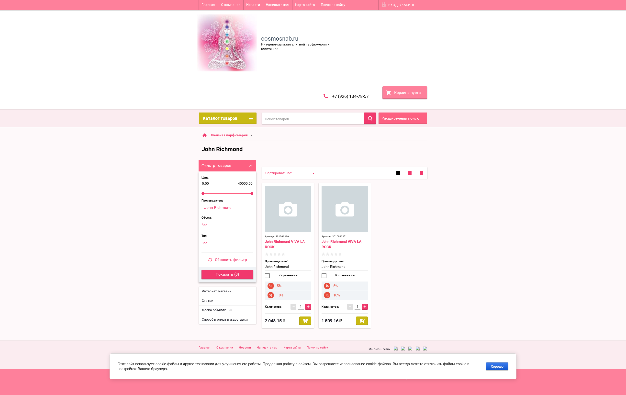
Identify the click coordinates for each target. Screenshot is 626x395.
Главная (208, 5)
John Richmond (277, 267)
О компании (230, 5)
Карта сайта (305, 5)
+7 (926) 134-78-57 (350, 96)
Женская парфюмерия (229, 135)
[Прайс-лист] (422, 173)
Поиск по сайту (333, 5)
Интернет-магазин (216, 291)
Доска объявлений (217, 310)
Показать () (227, 274)
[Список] (410, 173)
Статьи (207, 301)
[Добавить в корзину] (305, 320)
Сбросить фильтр (231, 259)
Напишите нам (277, 5)
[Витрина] (398, 173)
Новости (253, 5)
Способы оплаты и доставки (225, 319)
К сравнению (288, 275)
